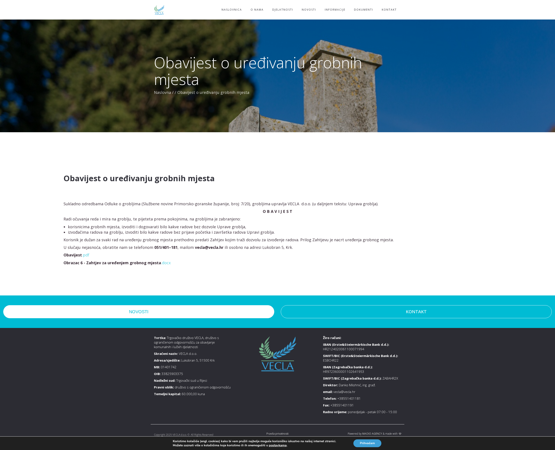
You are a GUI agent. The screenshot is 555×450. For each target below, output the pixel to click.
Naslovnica (232, 9)
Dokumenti (363, 9)
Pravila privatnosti (277, 433)
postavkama (278, 445)
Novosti (309, 9)
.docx (166, 262)
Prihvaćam (367, 443)
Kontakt (389, 9)
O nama (257, 9)
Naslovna (162, 92)
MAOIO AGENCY (372, 433)
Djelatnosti (282, 9)
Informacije (335, 9)
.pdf (85, 255)
